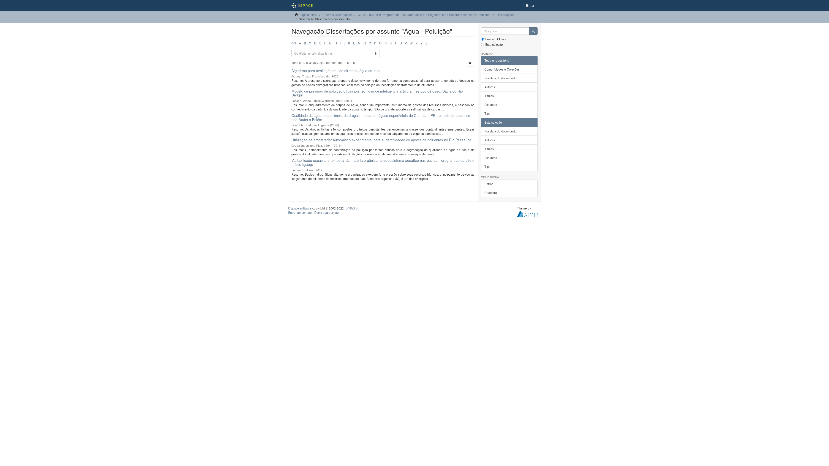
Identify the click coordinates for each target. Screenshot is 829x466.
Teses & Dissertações (338, 15)
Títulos (489, 96)
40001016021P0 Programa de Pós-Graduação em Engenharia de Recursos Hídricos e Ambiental (424, 15)
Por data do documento (500, 78)
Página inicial (308, 15)
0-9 (293, 43)
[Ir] (533, 31)
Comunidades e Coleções (502, 69)
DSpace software (300, 208)
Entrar (488, 184)
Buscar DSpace (495, 39)
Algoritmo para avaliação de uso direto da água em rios (335, 70)
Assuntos (490, 104)
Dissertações (505, 15)
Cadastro (490, 192)
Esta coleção (494, 44)
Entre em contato (300, 212)
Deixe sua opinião (326, 212)
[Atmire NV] (529, 213)
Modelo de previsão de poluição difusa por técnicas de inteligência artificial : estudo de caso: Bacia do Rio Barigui (377, 93)
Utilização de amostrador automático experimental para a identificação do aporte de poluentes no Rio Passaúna (381, 139)
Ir (376, 53)
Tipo (487, 113)
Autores (489, 87)
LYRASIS (351, 208)
